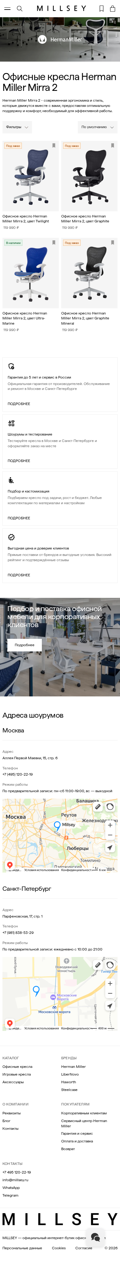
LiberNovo (70, 1074)
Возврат (68, 1149)
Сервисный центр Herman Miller (84, 1123)
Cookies (59, 1248)
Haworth (68, 1082)
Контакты (10, 1128)
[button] (113, 9)
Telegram (10, 1195)
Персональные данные (22, 1248)
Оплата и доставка (77, 1141)
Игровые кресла (16, 1074)
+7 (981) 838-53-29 (18, 932)
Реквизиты (11, 1113)
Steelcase (69, 1090)
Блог (6, 1121)
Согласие (83, 1248)
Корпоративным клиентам (84, 1113)
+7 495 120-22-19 (16, 1172)
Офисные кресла (17, 1066)
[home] (60, 8)
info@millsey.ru (15, 1180)
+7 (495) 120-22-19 (17, 774)
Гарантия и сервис (77, 1133)
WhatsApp (11, 1188)
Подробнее (19, 404)
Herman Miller (73, 1066)
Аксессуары (13, 1082)
